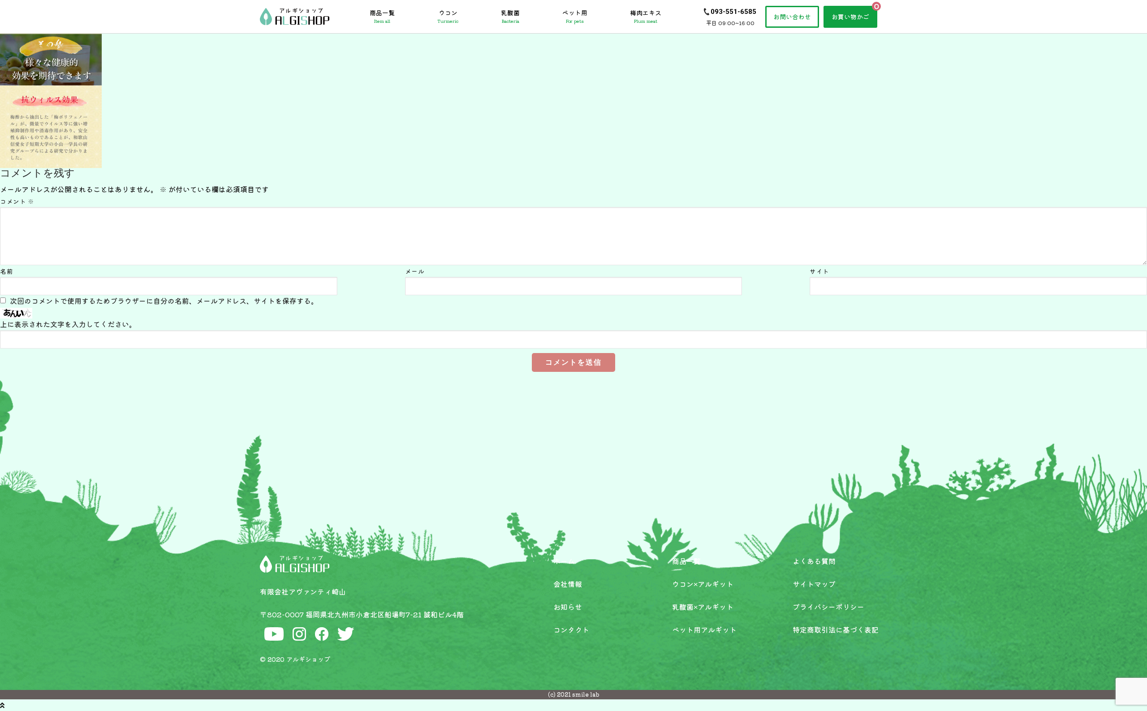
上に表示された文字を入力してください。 (68, 324)
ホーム (564, 561)
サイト (819, 271)
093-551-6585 (733, 12)
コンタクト (571, 629)
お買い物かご (850, 16)
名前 (6, 271)
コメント (17, 201)
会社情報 (567, 583)
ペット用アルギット (704, 629)
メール (415, 271)
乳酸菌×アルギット (702, 606)
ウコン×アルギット (702, 583)
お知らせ (567, 606)
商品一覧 (382, 16)
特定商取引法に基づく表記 (836, 629)
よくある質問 (814, 561)
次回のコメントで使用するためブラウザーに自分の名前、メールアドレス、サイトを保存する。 (164, 300)
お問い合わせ (792, 16)
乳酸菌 (510, 16)
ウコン (447, 16)
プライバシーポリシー (828, 606)
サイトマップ (814, 583)
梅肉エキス (645, 16)
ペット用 (574, 16)
